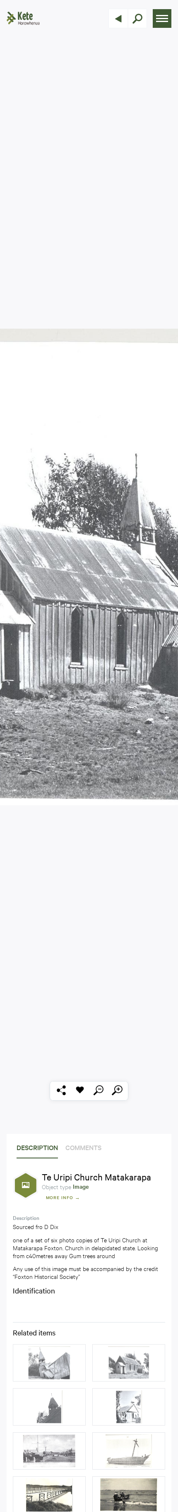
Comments (83, 1147)
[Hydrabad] (128, 1451)
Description (37, 1147)
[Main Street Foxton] (49, 1451)
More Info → (63, 1197)
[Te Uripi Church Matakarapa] (49, 1363)
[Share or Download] (61, 1091)
